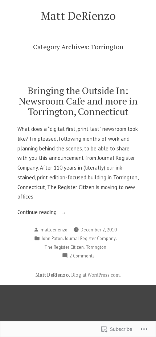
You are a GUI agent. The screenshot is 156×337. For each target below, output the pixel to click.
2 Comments (81, 256)
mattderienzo (54, 230)
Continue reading (37, 212)
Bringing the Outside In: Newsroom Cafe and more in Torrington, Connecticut (78, 101)
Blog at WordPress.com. (96, 275)
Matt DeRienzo (78, 15)
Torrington (96, 247)
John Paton (52, 238)
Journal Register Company (90, 238)
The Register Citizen (64, 247)
